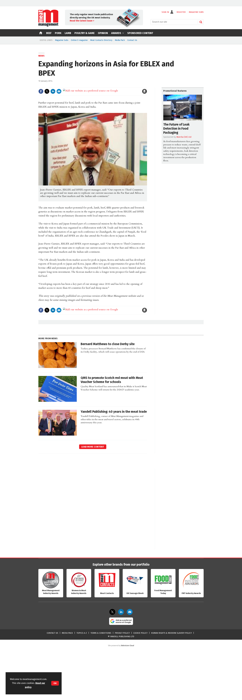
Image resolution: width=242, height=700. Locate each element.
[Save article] (144, 91)
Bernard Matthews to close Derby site (108, 344)
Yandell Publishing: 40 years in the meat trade (114, 412)
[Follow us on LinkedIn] (121, 612)
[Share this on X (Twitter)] (46, 91)
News (41, 55)
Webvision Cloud (127, 645)
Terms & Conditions (100, 633)
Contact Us (132, 40)
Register (181, 12)
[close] (147, 85)
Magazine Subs (61, 40)
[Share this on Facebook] (40, 91)
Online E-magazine (79, 40)
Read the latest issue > (82, 20)
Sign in (112, 85)
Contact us (52, 633)
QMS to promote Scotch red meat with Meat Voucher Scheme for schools (112, 380)
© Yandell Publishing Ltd (121, 636)
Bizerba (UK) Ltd (183, 137)
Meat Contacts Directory (101, 40)
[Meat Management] (48, 25)
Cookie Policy (140, 633)
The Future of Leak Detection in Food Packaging (176, 129)
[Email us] (130, 612)
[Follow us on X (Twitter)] (112, 612)
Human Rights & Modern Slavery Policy (171, 633)
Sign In (165, 12)
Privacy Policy (122, 633)
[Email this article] (58, 91)
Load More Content (92, 446)
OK (55, 683)
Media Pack (120, 40)
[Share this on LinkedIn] (52, 91)
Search (201, 22)
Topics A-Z (81, 633)
